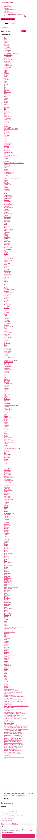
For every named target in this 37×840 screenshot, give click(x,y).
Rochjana (6, 425)
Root (5, 431)
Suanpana (6, 527)
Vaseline (6, 633)
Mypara (6, 252)
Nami (5, 257)
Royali (6, 443)
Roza (5, 445)
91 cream (6, 44)
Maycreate (7, 220)
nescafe (6, 286)
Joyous (6, 101)
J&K (5, 85)
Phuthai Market (8, 369)
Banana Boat (7, 48)
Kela (5, 124)
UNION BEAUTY (9, 629)
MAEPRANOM (8, 207)
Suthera (6, 542)
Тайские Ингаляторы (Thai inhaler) (14, 733)
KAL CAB (7, 118)
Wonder (6, 662)
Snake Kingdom (8, 499)
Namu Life (7, 261)
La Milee (6, 160)
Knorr (5, 141)
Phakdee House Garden (10, 360)
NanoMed (7, 263)
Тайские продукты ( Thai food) (13, 736)
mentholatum (7, 226)
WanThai (6, 656)
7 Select (6, 42)
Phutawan (7, 368)
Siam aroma (7, 474)
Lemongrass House (9, 172)
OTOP (6, 331)
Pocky (6, 376)
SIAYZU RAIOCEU (10, 485)
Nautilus (6, 277)
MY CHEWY (8, 247)
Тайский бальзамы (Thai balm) (13, 738)
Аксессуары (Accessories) (11, 690)
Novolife (6, 308)
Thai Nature (7, 576)
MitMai (6, 235)
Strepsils (6, 524)
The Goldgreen (8, 588)
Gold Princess (8, 65)
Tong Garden (7, 602)
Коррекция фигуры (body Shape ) (13, 701)
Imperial (6, 73)
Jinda (5, 99)
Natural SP (7, 272)
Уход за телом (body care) (11, 752)
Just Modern (7, 107)
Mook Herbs (7, 241)
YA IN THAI (7, 666)
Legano (6, 170)
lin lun (6, 180)
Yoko (5, 672)
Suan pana (7, 525)
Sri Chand (7, 514)
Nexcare (6, 291)
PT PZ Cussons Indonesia (11, 405)
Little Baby (7, 183)
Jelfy (5, 93)
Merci (5, 227)
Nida (5, 298)
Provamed (7, 403)
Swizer (6, 544)
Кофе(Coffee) (8, 704)
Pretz (5, 392)
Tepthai (6, 567)
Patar (5, 346)
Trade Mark (7, 604)
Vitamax (6, 649)
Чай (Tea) (7, 755)
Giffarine (6, 64)
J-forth (6, 84)
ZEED (6, 681)
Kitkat (5, 138)
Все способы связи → (6, 820)
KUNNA (6, 156)
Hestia (2, 824)
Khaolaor (6, 130)
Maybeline (7, 218)
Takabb (6, 550)
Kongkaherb (7, 150)
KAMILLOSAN (8, 119)
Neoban (6, 281)
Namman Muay (8, 258)
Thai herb (6, 571)
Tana (5, 554)
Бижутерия (7, 693)
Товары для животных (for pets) (13, 743)
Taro (5, 559)
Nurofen (6, 312)
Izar (5, 82)
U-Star (6, 619)
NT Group (7, 311)
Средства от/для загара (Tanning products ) (16, 729)
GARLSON (7, 62)
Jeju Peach (7, 90)
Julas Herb (7, 104)
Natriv (6, 268)
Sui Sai (6, 528)
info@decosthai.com (9, 818)
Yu (5, 675)
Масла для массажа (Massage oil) (13, 709)
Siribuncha (7, 487)
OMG (5, 315)
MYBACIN (7, 249)
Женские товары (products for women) (15, 699)
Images (6, 70)
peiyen (6, 354)
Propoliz (6, 400)
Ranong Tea (7, 417)
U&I (5, 621)
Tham (5, 585)
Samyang (6, 456)
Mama (6, 212)
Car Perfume (7, 52)
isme (5, 76)
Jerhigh (6, 98)
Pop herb (6, 382)
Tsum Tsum (7, 612)
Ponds (5, 379)
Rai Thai (6, 413)
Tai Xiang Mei (8, 548)
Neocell (6, 283)
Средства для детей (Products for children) (16, 726)
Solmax (6, 511)
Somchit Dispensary (9, 513)
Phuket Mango (8, 365)
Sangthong (7, 457)
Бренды (6, 11)
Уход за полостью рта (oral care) (13, 750)
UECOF (6, 624)
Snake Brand (7, 496)
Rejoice (6, 422)
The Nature (7, 590)
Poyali (6, 386)
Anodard (6, 45)
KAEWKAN (7, 116)
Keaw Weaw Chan (9, 123)
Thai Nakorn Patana (9, 575)
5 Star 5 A (7, 41)
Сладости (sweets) (9, 723)
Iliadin (6, 69)
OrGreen (6, 325)
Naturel (6, 275)
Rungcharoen (7, 446)
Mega (5, 223)
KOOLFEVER (8, 152)
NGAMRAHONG (9, 292)
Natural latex (7, 271)
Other (5, 329)
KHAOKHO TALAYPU (11, 129)
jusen (5, 106)
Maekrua (6, 206)
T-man (6, 547)
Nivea (5, 301)
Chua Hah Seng (8, 55)
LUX (5, 192)
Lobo (5, 186)
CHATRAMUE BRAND (11, 53)
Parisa (5, 342)
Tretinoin (6, 605)
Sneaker (6, 500)
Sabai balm (7, 451)
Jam (5, 87)
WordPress (15, 824)
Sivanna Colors (8, 490)
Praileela (6, 388)
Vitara (5, 650)
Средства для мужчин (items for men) (15, 727)
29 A (5, 39)
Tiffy (5, 596)
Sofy (5, 508)
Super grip (7, 539)
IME (5, 72)
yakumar (6, 667)
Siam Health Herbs (9, 477)
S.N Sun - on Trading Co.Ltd (12, 448)
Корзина (6, 8)
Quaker (6, 411)
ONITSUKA (7, 322)
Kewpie (6, 126)
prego (5, 391)
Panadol (6, 335)
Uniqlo (6, 630)
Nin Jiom (6, 300)
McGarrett (7, 221)
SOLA (6, 510)
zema (5, 683)
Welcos (6, 659)
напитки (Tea (8, 710)
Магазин (6, 5)
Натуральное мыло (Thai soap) (13, 712)
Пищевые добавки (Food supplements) (15, 718)
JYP (5, 109)
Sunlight (6, 533)
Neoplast (6, 284)
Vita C (6, 645)
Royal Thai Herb (8, 440)
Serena (6, 465)
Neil (5, 278)
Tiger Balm (7, 598)
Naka (5, 255)
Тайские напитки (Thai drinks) (13, 735)
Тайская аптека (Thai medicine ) (13, 732)
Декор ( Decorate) (9, 695)
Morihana (6, 244)
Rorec (5, 433)
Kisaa (5, 136)
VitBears (6, 652)
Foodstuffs (7, 61)
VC (5, 635)
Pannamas (7, 338)
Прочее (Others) (8, 721)
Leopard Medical (8, 173)
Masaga (6, 215)
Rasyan (6, 419)
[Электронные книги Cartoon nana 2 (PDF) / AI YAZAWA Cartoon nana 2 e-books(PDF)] (14, 786)
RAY (5, 420)
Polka (5, 377)
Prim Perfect (7, 394)
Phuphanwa (7, 366)
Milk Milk (7, 232)
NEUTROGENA (9, 289)
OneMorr (6, 320)
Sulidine (6, 530)
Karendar (6, 121)
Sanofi (6, 459)
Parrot (5, 345)
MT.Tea (6, 246)
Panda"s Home (8, 337)
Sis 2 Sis (6, 488)
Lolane (6, 187)
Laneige (6, 164)
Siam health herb (8, 476)
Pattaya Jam (7, 351)
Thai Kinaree (7, 573)
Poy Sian (6, 385)
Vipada (6, 642)
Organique (7, 323)
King (5, 133)
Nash (5, 266)
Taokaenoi (7, 556)
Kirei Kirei (7, 135)
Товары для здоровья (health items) (14, 744)
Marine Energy (8, 214)
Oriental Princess (8, 326)
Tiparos (6, 599)
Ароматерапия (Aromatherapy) (13, 692)
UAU (5, 622)
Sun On (6, 531)
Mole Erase (7, 238)
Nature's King (8, 274)
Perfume (6, 359)
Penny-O (6, 355)
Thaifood (6, 582)
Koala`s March (8, 143)
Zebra (5, 679)
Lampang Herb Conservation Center (14, 163)
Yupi (5, 676)
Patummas (7, 352)
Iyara (5, 81)
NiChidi (6, 297)
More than (7, 243)
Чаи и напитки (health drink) (12, 753)
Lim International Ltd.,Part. (11, 178)
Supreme (6, 541)
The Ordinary (8, 591)
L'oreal (6, 158)
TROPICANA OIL (9, 608)
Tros (5, 610)
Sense (5, 463)
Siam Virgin (7, 482)
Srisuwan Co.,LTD (9, 516)
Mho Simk (7, 230)
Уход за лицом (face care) (11, 749)
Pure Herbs (7, 408)
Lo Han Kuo (7, 184)
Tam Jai (6, 551)
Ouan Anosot (7, 332)
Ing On (6, 75)
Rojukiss (6, 428)
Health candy (7, 67)
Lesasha (6, 175)
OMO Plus (7, 317)
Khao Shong (7, 127)
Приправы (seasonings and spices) (13, 720)
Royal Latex (7, 439)
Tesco (5, 570)
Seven (5, 467)
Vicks (5, 639)
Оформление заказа (10, 9)
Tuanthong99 (7, 615)
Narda (5, 264)
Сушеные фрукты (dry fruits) (12, 730)
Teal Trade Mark (8, 562)
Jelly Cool (7, 95)
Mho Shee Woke (8, 229)
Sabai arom (7, 450)
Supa (5, 536)
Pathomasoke (7, 349)
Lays (5, 167)
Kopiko (6, 153)
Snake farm (7, 497)
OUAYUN (7, 334)
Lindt (5, 181)
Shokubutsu (7, 473)
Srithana (6, 519)
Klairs (5, 139)
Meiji (5, 224)
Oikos (5, 314)
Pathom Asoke (8, 348)
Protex (6, 402)
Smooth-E (7, 493)
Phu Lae (6, 363)
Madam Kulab (8, 197)
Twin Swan (7, 618)
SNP (5, 504)
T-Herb (6, 545)
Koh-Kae (6, 147)
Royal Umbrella (8, 442)
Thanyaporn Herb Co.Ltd (11, 587)
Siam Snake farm (8, 480)
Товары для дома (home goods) (13, 741)
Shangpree (7, 471)
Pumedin (6, 406)
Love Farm (7, 189)
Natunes (6, 269)
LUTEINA (7, 190)
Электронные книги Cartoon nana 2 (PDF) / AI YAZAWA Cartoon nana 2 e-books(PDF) (18, 794)
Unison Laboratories (9, 632)
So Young (6, 505)
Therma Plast (7, 593)
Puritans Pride (8, 409)
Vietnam (6, 641)
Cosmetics (7, 58)
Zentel (6, 684)
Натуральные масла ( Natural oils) (13, 715)
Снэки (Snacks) (8, 724)
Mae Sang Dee (8, 203)
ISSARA (6, 78)
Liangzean (7, 176)
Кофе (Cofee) (8, 703)
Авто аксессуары (9, 689)
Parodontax (7, 343)
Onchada (6, 318)
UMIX (6, 625)
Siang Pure (7, 483)
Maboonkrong (8, 195)
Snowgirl (6, 502)
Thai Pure (6, 579)
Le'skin (6, 169)
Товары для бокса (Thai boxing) (13, 740)
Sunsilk (6, 534)
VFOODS (7, 638)
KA (5, 113)
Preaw (6, 389)
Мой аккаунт (8, 6)
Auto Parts (7, 47)
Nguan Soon (7, 294)
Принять (18, 836)
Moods (6, 240)
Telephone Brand (9, 565)
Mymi (5, 251)
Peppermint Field (8, 357)
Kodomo (6, 146)
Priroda (6, 397)
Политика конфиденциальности (13, 14)
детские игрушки (9, 698)
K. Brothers (7, 112)
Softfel (6, 507)
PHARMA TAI (8, 362)
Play (5, 374)
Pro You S (7, 399)
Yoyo (5, 673)
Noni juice (7, 306)
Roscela (6, 434)
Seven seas (7, 468)
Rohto (5, 426)
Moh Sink (7, 237)
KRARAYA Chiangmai (10, 155)
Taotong (6, 558)
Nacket (6, 254)
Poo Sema (7, 380)
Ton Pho (6, 601)
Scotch (6, 462)
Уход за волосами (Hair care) (12, 747)
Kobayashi (7, 144)
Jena (5, 96)
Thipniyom (7, 595)
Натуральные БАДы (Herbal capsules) (15, 713)
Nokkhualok (7, 305)
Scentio (6, 460)
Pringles (6, 396)
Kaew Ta (6, 115)
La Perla (6, 161)
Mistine (6, 234)
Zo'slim (6, 686)
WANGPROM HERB (10, 655)
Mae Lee (6, 200)
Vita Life (6, 647)
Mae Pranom (7, 201)
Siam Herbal (7, 479)
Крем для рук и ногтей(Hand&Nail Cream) (16, 706)
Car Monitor (7, 50)
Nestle (6, 288)
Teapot (6, 564)
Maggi (6, 209)
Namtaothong (8, 260)
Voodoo (6, 653)
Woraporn (7, 664)
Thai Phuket (7, 578)
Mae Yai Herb (8, 204)
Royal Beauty (8, 437)
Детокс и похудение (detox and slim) (14, 696)
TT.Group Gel (8, 613)
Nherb (6, 295)
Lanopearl (7, 166)
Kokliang (6, 149)
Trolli (5, 607)
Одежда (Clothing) (9, 716)
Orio (5, 328)
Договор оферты (9, 12)
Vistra (5, 644)
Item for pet (7, 79)
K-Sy (5, 110)
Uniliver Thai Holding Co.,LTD (13, 627)
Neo (5, 280)
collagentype (7, 56)
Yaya (5, 670)
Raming (6, 416)
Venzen (6, 636)
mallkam (6, 210)
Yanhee (6, 669)
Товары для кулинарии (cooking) (13, 746)
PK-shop (6, 371)
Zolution (6, 687)
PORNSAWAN (8, 383)
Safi (5, 453)
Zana (5, 678)
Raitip (5, 414)
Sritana (6, 517)
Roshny (6, 436)
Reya (5, 423)
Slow (5, 491)
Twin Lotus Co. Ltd (9, 616)
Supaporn (6, 537)
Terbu (5, 568)
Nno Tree (6, 303)
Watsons (6, 658)
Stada (5, 521)
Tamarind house (8, 553)
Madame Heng (8, 198)
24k (5, 38)
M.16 (5, 193)
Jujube (6, 102)
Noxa (5, 309)
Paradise (6, 340)
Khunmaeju (7, 132)
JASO (5, 89)
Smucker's (7, 494)
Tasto (5, 561)
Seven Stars (7, 470)
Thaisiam (6, 584)
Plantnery (6, 372)
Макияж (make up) (9, 707)
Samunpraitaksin (8, 454)
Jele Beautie (7, 92)
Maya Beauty (7, 217)
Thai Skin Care (8, 581)
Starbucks (6, 522)
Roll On (6, 429)
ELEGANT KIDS (9, 59)
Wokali (6, 661)
